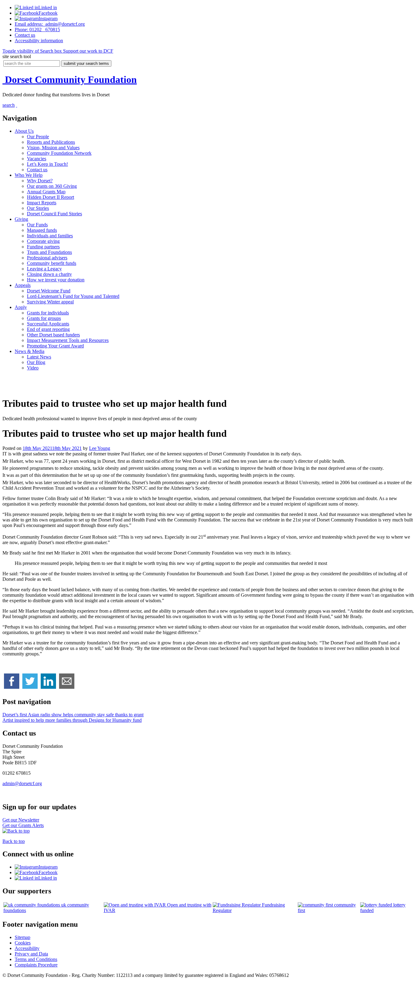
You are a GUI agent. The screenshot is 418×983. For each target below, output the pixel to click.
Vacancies (36, 158)
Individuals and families (50, 235)
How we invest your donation (55, 279)
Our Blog (36, 362)
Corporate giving (43, 241)
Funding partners (43, 246)
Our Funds (37, 224)
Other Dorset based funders (53, 334)
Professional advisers (47, 257)
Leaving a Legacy (44, 268)
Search (32, 51)
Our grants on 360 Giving (52, 186)
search (8, 105)
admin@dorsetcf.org (50, 24)
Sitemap (22, 937)
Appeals (23, 285)
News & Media (29, 351)
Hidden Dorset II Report (50, 197)
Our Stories (38, 208)
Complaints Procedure (36, 964)
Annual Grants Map (46, 191)
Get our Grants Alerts (23, 825)
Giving (21, 219)
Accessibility (39, 40)
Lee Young (99, 448)
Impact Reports (41, 202)
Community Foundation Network (59, 153)
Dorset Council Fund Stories (54, 213)
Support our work (87, 51)
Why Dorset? (40, 180)
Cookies (23, 942)
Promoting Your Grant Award (55, 345)
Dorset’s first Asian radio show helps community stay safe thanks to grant (73, 714)
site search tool (16, 56)
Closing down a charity (49, 274)
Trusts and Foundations (49, 252)
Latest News (39, 356)
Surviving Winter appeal (50, 301)
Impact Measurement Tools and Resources (68, 340)
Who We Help (29, 175)
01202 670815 (37, 29)
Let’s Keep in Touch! (47, 164)
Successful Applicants (48, 323)
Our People (38, 136)
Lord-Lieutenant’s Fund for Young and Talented (73, 296)
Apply (21, 307)
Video (33, 367)
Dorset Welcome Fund (48, 290)
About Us (24, 131)
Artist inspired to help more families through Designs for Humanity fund (72, 720)
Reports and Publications (51, 142)
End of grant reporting (48, 329)
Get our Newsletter (20, 819)
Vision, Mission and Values (53, 147)
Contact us (37, 169)
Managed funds (42, 230)
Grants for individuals (48, 312)
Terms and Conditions (36, 959)
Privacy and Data (31, 953)
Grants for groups (44, 318)
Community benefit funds (51, 263)
